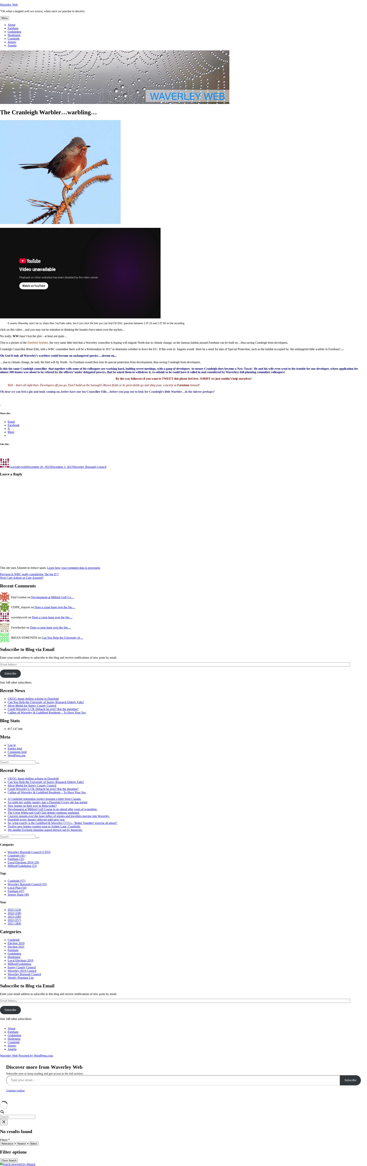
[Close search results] (4, 1122)
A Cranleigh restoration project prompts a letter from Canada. (44, 799)
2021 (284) (14, 923)
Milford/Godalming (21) (22, 866)
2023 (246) (14, 916)
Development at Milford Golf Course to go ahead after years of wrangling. (52, 809)
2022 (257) (14, 920)
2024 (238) (14, 913)
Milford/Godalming (19, 964)
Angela (12, 45)
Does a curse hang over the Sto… (55, 607)
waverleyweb (18, 467)
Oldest (33, 1143)
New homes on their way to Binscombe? (32, 805)
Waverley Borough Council (89, 467)
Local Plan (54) (17, 887)
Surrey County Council (22, 967)
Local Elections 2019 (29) (23, 862)
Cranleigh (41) (16, 855)
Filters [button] (8, 1140)
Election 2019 (16, 943)
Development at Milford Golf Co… (52, 597)
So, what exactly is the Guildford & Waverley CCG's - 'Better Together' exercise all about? (62, 823)
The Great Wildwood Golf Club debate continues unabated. (44, 812)
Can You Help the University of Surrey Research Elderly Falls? (46, 702)
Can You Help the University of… (62, 637)
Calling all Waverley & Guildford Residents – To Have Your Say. (47, 712)
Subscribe (10, 673)
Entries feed (15, 748)
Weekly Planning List (21, 977)
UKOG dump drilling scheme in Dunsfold (33, 698)
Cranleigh (13, 38)
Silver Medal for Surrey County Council (32, 705)
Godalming (14, 31)
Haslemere (14, 35)
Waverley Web (9, 4)
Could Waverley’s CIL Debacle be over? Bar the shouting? (43, 709)
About (11, 24)
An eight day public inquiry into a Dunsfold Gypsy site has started (47, 802)
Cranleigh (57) (16, 880)
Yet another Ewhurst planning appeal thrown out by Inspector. (45, 830)
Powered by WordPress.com (36, 1055)
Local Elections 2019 (20, 960)
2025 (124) (14, 909)
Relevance (7, 1143)
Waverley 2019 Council (22, 970)
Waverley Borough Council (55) (27, 884)
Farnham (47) (16, 891)
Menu (5, 18)
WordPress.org (16, 755)
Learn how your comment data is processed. (73, 567)
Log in (12, 745)
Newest (21, 1143)
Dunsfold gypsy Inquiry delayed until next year (36, 819)
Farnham (13, 28)
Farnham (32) (16, 859)
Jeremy (12, 42)
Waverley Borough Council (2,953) (29, 852)
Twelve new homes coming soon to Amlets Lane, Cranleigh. (44, 826)
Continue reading (15, 1090)
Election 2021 (16, 946)
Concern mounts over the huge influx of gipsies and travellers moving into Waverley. (59, 816)
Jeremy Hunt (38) (18, 894)
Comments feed (17, 752)
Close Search (9, 1160)
